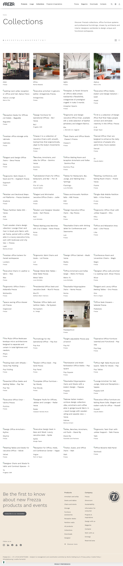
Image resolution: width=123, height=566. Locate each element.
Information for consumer (90, 509)
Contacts (103, 4)
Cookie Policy (95, 557)
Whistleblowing (8, 559)
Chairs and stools (70, 504)
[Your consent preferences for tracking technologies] (62, 564)
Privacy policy (85, 557)
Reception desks (70, 518)
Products (24, 4)
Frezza (76, 4)
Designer (67, 538)
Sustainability (89, 504)
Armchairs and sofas (71, 496)
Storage (67, 508)
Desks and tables (70, 500)
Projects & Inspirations (54, 4)
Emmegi (88, 537)
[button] (111, 4)
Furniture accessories (68, 513)
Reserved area (90, 540)
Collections (40, 4)
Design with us (90, 521)
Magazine (84, 4)
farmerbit (22, 559)
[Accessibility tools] (4, 562)
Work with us (89, 533)
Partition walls (69, 522)
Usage (32, 4)
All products (68, 526)
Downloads (94, 4)
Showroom (88, 500)
